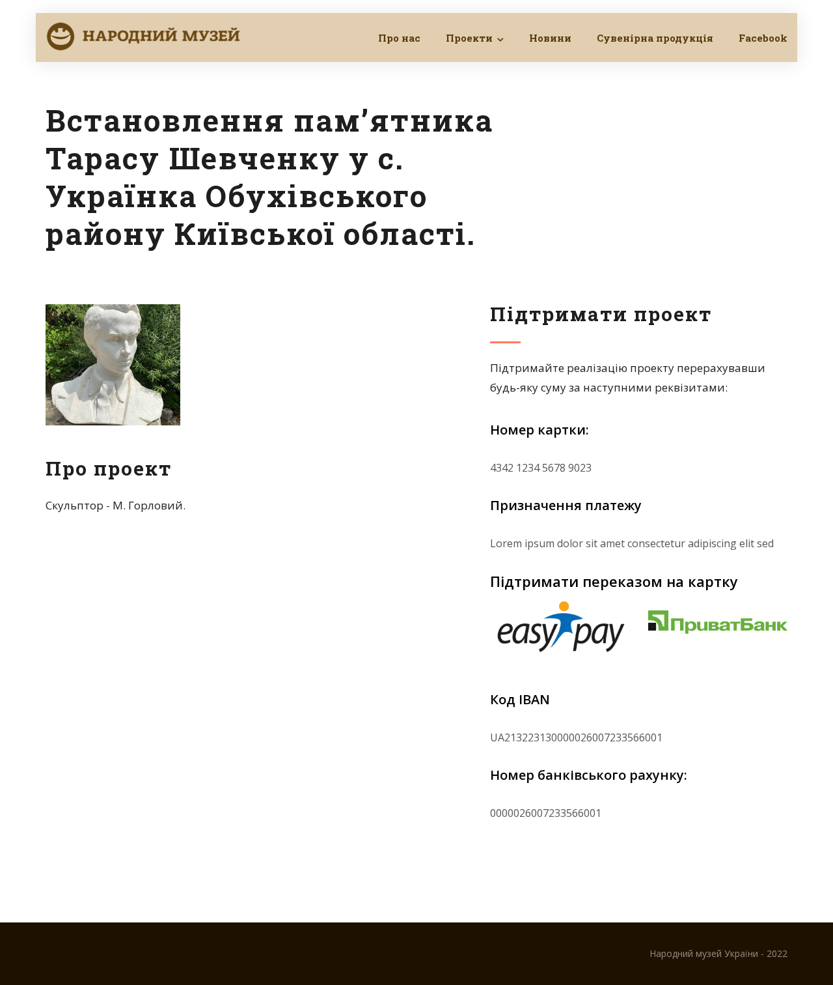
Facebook (763, 37)
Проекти (469, 37)
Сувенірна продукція (655, 37)
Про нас (399, 37)
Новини (550, 37)
